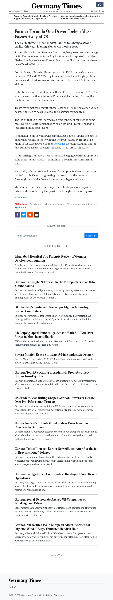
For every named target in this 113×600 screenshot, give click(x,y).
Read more (20, 207)
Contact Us (44, 595)
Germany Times (56, 5)
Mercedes (59, 144)
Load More (56, 555)
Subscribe (91, 235)
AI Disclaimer (57, 595)
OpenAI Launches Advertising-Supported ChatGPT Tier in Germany (77, 17)
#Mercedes (20, 197)
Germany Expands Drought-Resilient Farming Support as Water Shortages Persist (31, 17)
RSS (14, 587)
